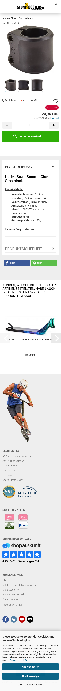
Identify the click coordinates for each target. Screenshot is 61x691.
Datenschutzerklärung (20, 660)
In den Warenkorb (31, 136)
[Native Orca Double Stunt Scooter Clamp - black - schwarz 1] (30, 49)
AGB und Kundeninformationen (18, 456)
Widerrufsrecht (10, 465)
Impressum (8, 475)
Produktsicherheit (23, 249)
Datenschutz (8, 470)
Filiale (5, 580)
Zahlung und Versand (13, 461)
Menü (5, 5)
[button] (7, 125)
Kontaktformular (10, 599)
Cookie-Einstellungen (12, 480)
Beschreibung (18, 167)
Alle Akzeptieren (30, 666)
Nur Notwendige (30, 676)
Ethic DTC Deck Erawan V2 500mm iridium (30, 339)
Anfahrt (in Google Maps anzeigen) (19, 585)
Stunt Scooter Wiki (11, 589)
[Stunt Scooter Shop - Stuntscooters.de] (31, 6)
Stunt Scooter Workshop (14, 594)
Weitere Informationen (30, 684)
